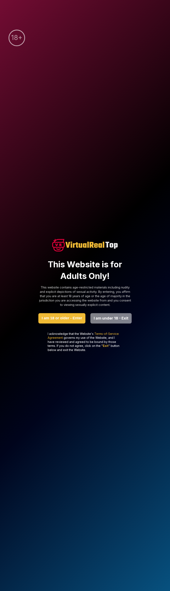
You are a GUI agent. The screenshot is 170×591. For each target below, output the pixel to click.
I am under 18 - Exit (111, 318)
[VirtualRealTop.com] (85, 245)
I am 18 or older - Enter (62, 318)
